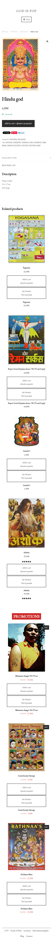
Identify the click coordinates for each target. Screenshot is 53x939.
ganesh (25, 142)
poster (25, 145)
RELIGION (24, 32)
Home (6, 32)
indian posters (14, 145)
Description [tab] (9, 158)
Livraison (27, 930)
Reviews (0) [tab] (9, 165)
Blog (22, 936)
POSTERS (14, 32)
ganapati (17, 142)
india (4, 145)
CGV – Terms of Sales (13, 930)
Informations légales (41, 930)
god (31, 142)
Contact (29, 936)
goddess (38, 142)
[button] (47, 41)
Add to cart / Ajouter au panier (18, 123)
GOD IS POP (26, 11)
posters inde (35, 145)
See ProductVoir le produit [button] (26, 293)
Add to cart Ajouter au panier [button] (26, 281)
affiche (9, 142)
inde (44, 142)
